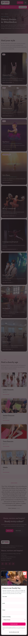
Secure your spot (14, 624)
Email (3, 603)
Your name (4, 596)
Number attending (6, 616)
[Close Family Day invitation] (24, 573)
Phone (3, 610)
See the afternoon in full (14, 632)
